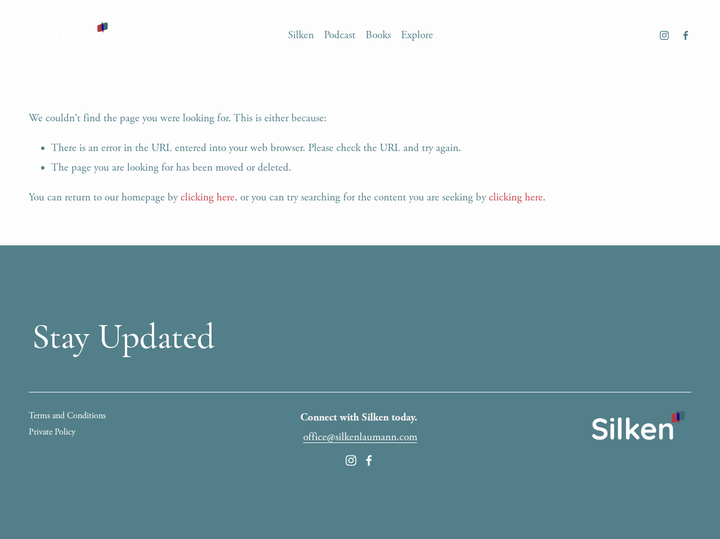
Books (378, 35)
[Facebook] (685, 35)
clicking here (208, 197)
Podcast (340, 35)
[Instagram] (664, 35)
